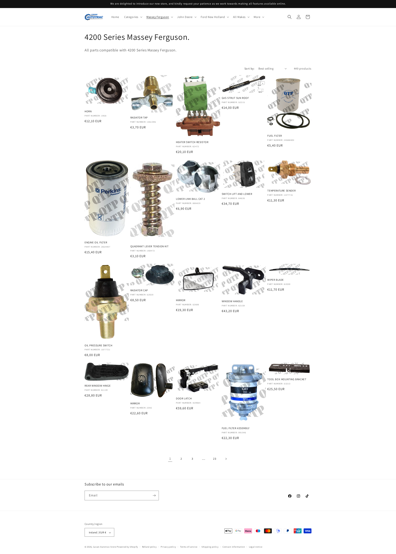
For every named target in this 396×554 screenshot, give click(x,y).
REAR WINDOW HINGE (98, 385)
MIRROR (180, 300)
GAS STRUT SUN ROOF (235, 98)
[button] (133, 17)
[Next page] (225, 458)
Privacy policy (168, 546)
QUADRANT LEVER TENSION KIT (149, 246)
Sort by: (249, 68)
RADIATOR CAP (139, 290)
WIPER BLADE (275, 280)
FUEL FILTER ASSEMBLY (236, 428)
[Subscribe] (154, 495)
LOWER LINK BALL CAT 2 (190, 199)
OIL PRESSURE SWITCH (98, 345)
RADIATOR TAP (139, 117)
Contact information (234, 546)
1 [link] (170, 458)
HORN (88, 111)
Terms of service (188, 546)
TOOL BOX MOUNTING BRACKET (286, 379)
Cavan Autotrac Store (105, 547)
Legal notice (255, 546)
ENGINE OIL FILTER (96, 242)
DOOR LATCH (184, 398)
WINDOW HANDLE (232, 301)
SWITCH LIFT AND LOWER (237, 194)
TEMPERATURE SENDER (281, 190)
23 (214, 458)
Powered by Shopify (127, 547)
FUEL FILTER (274, 135)
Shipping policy (210, 546)
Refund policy (149, 546)
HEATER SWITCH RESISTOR (192, 142)
